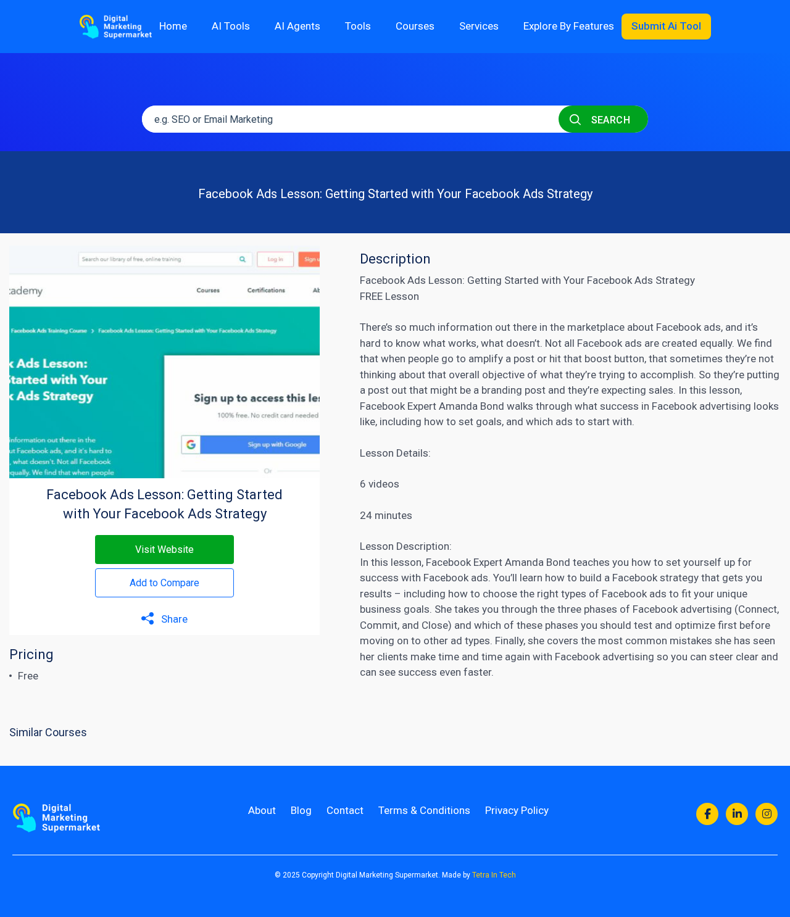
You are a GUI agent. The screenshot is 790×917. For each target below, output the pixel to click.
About (262, 810)
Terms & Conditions (424, 810)
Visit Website (164, 549)
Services (479, 26)
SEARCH (609, 120)
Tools (358, 26)
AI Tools (231, 26)
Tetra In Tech (494, 875)
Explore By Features (568, 26)
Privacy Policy (517, 810)
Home (173, 26)
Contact (345, 810)
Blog (301, 810)
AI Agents (297, 26)
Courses (415, 26)
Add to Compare (164, 583)
